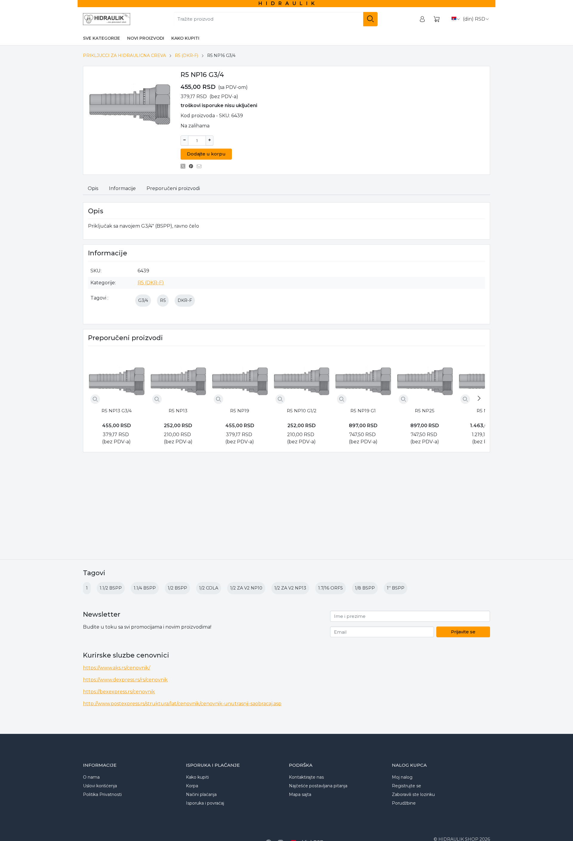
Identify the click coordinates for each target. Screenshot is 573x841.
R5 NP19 (239, 410)
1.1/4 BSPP (145, 588)
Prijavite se (463, 632)
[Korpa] (437, 19)
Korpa (192, 785)
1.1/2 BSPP (111, 588)
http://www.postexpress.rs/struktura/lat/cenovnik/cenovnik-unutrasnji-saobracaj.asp (182, 703)
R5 (163, 300)
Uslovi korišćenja (100, 785)
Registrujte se (406, 785)
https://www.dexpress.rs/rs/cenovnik (125, 680)
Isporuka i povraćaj (205, 803)
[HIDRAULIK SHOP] (106, 19)
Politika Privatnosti (102, 794)
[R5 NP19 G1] (363, 378)
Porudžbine (404, 803)
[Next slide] (479, 398)
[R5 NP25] (424, 378)
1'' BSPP (395, 588)
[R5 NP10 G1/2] (301, 378)
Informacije (122, 188)
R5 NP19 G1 (363, 410)
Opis (93, 188)
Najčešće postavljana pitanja (318, 785)
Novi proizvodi (145, 38)
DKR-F (185, 300)
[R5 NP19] (239, 378)
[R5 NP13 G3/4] (116, 378)
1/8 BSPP (365, 588)
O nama (91, 777)
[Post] (185, 166)
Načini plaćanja (201, 794)
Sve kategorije (101, 38)
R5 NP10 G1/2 (301, 410)
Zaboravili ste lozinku (413, 794)
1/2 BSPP (177, 588)
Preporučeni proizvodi (173, 188)
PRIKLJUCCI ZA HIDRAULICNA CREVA (124, 55)
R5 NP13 (178, 410)
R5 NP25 (425, 410)
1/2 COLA (208, 588)
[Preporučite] (201, 166)
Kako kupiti (185, 38)
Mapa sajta (300, 794)
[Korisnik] (422, 19)
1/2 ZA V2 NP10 (246, 588)
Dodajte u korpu (206, 154)
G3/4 (143, 300)
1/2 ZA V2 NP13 (290, 588)
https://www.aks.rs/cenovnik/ (116, 668)
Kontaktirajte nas (306, 777)
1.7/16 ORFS (330, 588)
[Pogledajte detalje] (95, 399)
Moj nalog (402, 777)
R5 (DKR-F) (186, 55)
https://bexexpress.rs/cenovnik (119, 692)
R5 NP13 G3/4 (116, 410)
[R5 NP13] (178, 378)
